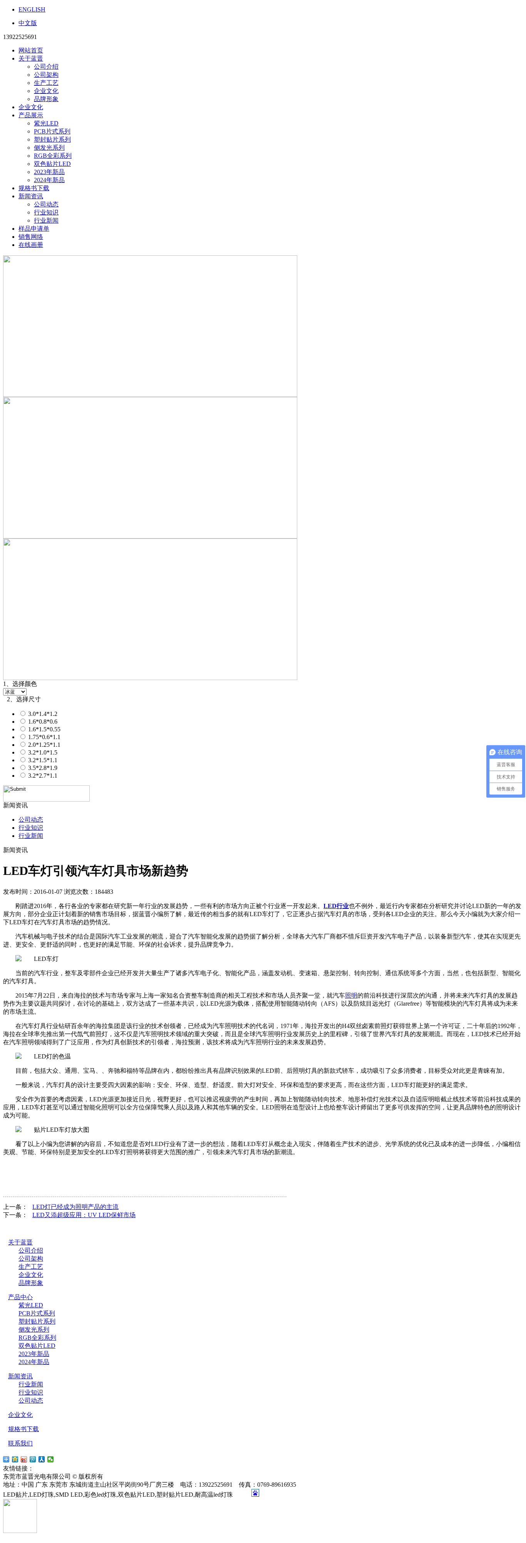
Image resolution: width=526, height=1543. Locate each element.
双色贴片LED (52, 163)
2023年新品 (49, 172)
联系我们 (20, 1443)
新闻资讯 (30, 196)
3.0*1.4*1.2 (42, 714)
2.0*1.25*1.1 (43, 744)
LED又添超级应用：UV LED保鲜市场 (84, 1215)
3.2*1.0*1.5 (42, 752)
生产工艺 (46, 82)
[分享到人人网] (42, 1459)
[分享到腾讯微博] (33, 1459)
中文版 (27, 23)
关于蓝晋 (30, 58)
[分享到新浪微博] (24, 1459)
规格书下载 (33, 188)
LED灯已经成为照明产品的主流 (75, 1207)
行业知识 (46, 212)
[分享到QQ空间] (15, 1459)
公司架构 (46, 74)
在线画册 (30, 244)
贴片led (45, 1468)
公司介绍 (46, 66)
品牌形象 (46, 99)
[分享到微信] (50, 1459)
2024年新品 (49, 180)
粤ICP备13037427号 (135, 1476)
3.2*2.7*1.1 (42, 775)
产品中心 (20, 1297)
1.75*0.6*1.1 (43, 737)
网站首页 (30, 50)
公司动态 (46, 204)
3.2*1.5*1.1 (42, 760)
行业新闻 (46, 220)
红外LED (75, 1468)
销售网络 (30, 236)
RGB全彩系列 (53, 155)
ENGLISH (31, 9)
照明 (351, 995)
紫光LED (46, 123)
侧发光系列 (49, 147)
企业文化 (46, 91)
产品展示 (30, 115)
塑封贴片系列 (52, 139)
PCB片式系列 (52, 131)
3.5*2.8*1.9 (42, 768)
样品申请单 (33, 228)
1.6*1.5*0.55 (43, 729)
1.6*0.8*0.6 (42, 721)
